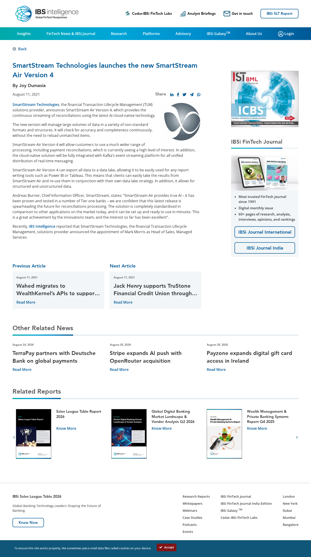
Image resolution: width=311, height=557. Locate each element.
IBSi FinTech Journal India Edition (246, 503)
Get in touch (242, 13)
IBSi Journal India (265, 248)
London (289, 496)
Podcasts (190, 524)
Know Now (28, 522)
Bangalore (290, 524)
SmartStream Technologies (36, 104)
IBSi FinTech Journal (236, 496)
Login (288, 33)
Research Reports (196, 496)
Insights (24, 33)
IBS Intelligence (42, 226)
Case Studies (192, 517)
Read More (25, 302)
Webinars (190, 510)
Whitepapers (192, 503)
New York (290, 503)
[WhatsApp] (198, 94)
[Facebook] (178, 94)
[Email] (191, 94)
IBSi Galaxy (218, 33)
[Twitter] (184, 94)
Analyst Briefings (201, 13)
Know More (66, 428)
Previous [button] (14, 437)
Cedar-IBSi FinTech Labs (152, 13)
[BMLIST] (264, 98)
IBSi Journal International (264, 232)
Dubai (287, 510)
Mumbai (289, 517)
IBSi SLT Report (279, 13)
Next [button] (297, 437)
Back (22, 48)
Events (188, 532)
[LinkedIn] (171, 94)
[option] (60, 437)
